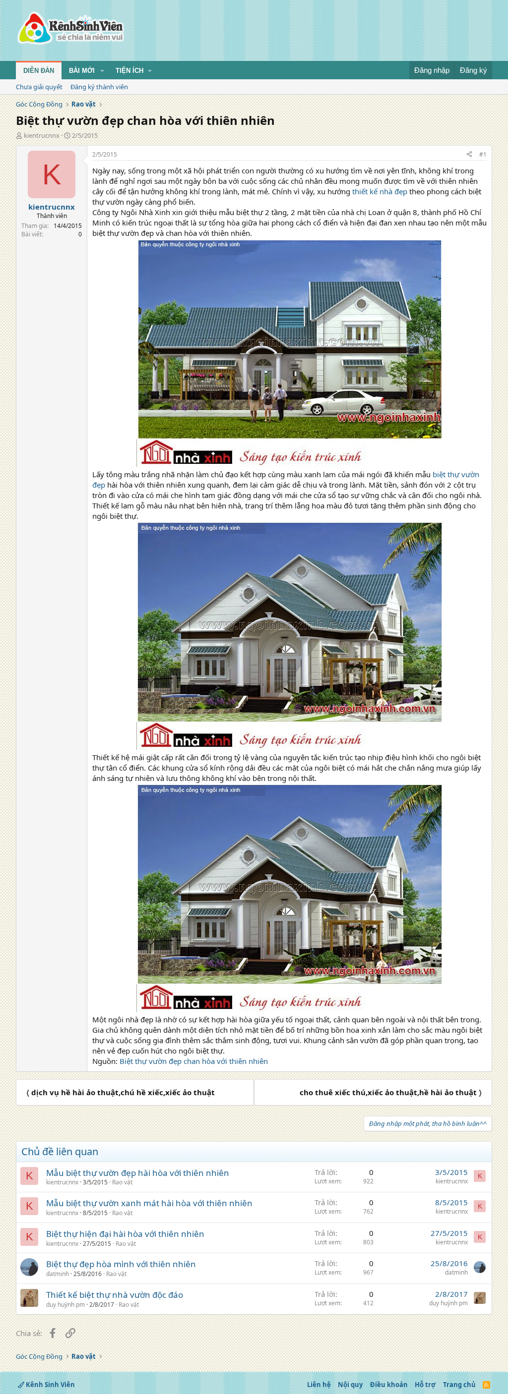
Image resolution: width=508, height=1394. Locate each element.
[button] (102, 70)
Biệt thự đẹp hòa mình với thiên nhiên (121, 1264)
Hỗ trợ (425, 1384)
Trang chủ (459, 1384)
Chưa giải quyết (39, 86)
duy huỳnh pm (65, 1304)
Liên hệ (319, 1384)
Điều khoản (389, 1384)
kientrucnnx (42, 135)
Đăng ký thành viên (99, 86)
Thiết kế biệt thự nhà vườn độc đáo (114, 1294)
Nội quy (350, 1384)
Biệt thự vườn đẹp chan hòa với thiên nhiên (194, 1061)
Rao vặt (122, 1182)
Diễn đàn (38, 70)
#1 (483, 154)
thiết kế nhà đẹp (379, 191)
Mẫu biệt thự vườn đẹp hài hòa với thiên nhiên (137, 1172)
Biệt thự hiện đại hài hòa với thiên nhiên (125, 1233)
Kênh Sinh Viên (49, 1384)
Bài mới (82, 70)
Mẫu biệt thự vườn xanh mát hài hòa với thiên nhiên (149, 1203)
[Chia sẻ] (469, 155)
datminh (57, 1274)
